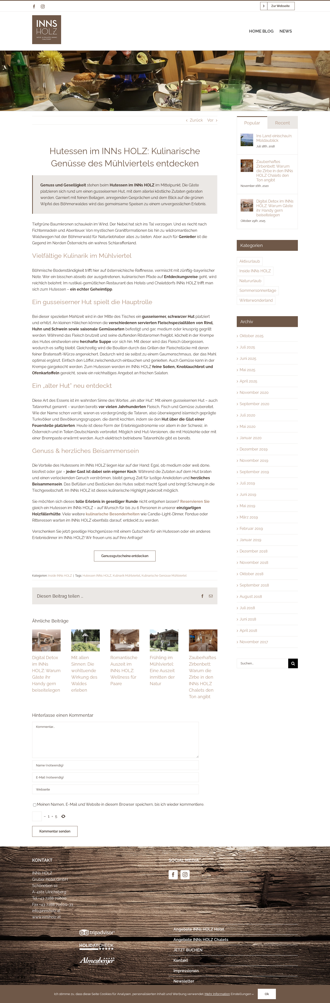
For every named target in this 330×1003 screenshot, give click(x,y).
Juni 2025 (248, 358)
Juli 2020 (247, 415)
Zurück (196, 120)
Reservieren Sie (195, 501)
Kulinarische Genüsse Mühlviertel (164, 575)
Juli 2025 (247, 347)
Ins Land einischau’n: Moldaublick (274, 138)
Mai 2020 (248, 426)
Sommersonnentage (257, 290)
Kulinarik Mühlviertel (126, 575)
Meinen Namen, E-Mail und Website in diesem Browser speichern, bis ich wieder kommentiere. (120, 804)
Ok (267, 994)
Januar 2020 (251, 438)
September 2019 (254, 472)
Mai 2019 (247, 506)
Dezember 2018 (253, 551)
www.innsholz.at (46, 917)
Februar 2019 (251, 528)
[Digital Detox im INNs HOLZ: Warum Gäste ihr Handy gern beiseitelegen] (247, 202)
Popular (252, 122)
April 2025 (248, 381)
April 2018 (248, 630)
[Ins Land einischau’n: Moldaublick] (247, 136)
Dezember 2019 (253, 449)
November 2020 (254, 392)
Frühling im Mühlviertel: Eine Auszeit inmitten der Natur (162, 670)
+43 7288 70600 (52, 898)
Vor (210, 120)
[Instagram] (185, 874)
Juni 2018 (248, 619)
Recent (282, 122)
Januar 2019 (250, 540)
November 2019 (254, 460)
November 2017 (254, 642)
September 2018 (254, 585)
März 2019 (249, 517)
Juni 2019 (248, 494)
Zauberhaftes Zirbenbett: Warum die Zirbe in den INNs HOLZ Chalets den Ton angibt (202, 677)
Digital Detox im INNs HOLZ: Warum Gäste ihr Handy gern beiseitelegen (275, 208)
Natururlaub (250, 281)
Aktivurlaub (249, 261)
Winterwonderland (256, 300)
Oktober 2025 (252, 336)
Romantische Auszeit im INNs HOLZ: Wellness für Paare (123, 670)
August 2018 (251, 596)
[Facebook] (173, 874)
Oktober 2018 (251, 574)
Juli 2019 (247, 483)
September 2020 (254, 404)
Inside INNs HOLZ (60, 575)
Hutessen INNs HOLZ (97, 575)
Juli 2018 (247, 608)
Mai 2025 (247, 370)
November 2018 (254, 562)
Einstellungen (241, 994)
